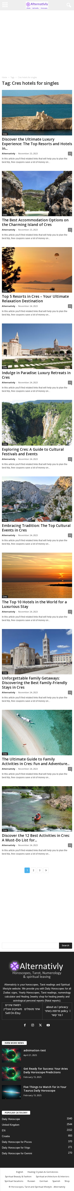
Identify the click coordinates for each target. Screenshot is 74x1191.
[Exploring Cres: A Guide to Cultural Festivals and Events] (37, 423)
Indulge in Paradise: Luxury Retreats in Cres (36, 375)
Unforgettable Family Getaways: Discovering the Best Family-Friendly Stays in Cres (34, 683)
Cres (5, 134)
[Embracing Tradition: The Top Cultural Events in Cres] (37, 499)
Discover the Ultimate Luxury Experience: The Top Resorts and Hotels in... (37, 144)
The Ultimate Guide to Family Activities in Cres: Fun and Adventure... (35, 761)
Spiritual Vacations (14, 1181)
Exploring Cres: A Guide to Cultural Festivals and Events (33, 451)
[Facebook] (26, 1025)
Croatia (6, 1136)
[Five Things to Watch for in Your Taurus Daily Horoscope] (11, 1092)
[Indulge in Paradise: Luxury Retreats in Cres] (37, 346)
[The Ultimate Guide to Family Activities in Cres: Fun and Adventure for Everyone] (37, 732)
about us (51, 1007)
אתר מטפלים (32, 1009)
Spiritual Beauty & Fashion (18, 1176)
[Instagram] (33, 1025)
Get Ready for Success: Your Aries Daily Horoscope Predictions (46, 1070)
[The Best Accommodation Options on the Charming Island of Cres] (37, 193)
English (19, 1171)
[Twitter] (41, 1025)
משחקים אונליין (13, 1009)
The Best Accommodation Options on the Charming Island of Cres (35, 222)
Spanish (56, 1181)
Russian (31, 1181)
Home (4, 77)
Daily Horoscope (11, 1119)
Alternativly (8, 153)
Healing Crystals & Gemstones (43, 1171)
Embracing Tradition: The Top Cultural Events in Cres (36, 528)
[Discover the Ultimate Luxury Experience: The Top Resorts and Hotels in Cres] (37, 112)
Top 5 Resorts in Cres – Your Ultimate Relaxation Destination (35, 298)
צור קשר (56, 1015)
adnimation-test (35, 1050)
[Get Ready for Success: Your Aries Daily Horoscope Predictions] (11, 1074)
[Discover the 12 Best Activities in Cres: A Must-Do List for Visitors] (37, 809)
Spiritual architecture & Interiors (52, 1176)
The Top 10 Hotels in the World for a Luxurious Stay (34, 604)
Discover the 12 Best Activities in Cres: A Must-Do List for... (36, 838)
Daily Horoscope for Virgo (16, 1147)
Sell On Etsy (13, 1013)
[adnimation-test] (11, 1056)
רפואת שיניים (13, 1005)
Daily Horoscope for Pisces (17, 1142)
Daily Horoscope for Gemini (17, 1153)
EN (3, 1130)
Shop (67, 1181)
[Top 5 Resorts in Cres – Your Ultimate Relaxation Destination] (37, 270)
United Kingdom (10, 1124)
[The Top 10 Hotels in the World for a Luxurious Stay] (37, 575)
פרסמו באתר (52, 1011)
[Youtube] (48, 1025)
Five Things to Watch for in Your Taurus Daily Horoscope (45, 1088)
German (43, 1181)
